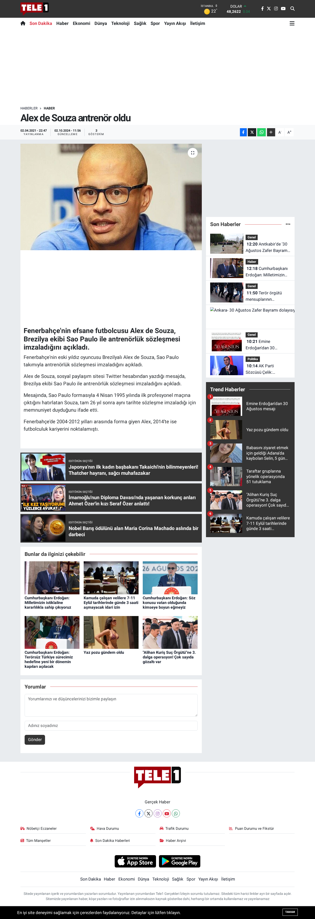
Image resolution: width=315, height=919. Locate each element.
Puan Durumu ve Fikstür (254, 828)
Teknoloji (120, 23)
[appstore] (135, 861)
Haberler (29, 108)
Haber (62, 23)
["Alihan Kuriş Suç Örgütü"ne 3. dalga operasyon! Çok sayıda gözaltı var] (170, 632)
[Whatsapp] (176, 813)
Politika (253, 359)
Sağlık (140, 23)
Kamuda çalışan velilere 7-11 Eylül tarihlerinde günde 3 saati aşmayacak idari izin (111, 603)
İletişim (197, 23)
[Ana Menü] (292, 23)
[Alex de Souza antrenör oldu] (111, 197)
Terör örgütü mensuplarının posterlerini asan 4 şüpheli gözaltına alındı (267, 296)
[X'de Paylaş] (252, 132)
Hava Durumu (108, 828)
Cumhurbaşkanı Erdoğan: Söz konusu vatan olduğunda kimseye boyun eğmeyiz (169, 603)
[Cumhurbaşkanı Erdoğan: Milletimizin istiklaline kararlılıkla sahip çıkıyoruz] (52, 577)
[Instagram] (158, 813)
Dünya (100, 23)
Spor (155, 23)
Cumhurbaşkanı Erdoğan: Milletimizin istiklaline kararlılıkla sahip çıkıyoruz (48, 603)
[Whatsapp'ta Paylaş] (261, 132)
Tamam (290, 912)
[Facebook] (139, 813)
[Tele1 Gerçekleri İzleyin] (34, 9)
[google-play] (180, 861)
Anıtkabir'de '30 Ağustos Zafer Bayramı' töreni (267, 248)
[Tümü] (288, 224)
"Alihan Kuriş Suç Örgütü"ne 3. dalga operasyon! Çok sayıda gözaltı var (169, 657)
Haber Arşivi (176, 840)
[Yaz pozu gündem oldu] (111, 632)
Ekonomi (81, 23)
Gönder (35, 739)
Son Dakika (41, 23)
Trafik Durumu (177, 828)
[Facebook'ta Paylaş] (243, 132)
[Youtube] (167, 813)
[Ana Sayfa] (24, 23)
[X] (148, 813)
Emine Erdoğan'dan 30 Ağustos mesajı (260, 345)
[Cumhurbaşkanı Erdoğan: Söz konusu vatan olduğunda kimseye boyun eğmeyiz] (170, 577)
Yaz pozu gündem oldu (104, 652)
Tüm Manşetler (38, 840)
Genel (252, 237)
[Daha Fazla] (271, 132)
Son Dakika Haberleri (112, 840)
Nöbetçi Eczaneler (42, 828)
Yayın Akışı (175, 23)
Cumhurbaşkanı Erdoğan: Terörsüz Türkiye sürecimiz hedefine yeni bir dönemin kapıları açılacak (49, 659)
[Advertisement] (157, 67)
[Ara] (292, 9)
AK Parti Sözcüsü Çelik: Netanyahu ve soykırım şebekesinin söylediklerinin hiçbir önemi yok (266, 369)
